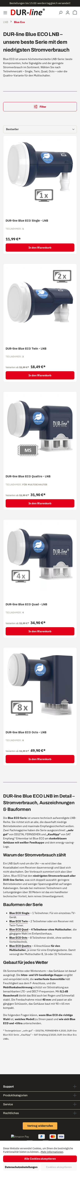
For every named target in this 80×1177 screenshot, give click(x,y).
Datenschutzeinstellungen (21, 1167)
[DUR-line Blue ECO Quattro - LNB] (40, 428)
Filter (42, 106)
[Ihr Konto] (68, 12)
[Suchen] (60, 12)
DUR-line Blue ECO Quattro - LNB (28, 476)
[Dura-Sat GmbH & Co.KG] (28, 12)
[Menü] (5, 12)
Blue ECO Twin (18, 921)
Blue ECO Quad (18, 929)
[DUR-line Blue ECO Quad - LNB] (40, 556)
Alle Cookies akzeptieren (40, 1158)
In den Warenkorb (40, 247)
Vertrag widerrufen (40, 1126)
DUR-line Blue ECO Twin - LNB (26, 348)
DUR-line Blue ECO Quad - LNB (26, 604)
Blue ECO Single (19, 913)
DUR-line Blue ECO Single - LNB (27, 220)
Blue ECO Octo (18, 937)
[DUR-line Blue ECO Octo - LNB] (40, 684)
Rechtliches (11, 1113)
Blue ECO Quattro (20, 946)
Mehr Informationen (52, 1151)
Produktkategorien (15, 1095)
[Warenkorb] (75, 12)
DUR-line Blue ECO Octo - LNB (26, 732)
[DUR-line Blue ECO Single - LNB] (40, 173)
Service (8, 1104)
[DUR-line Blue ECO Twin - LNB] (40, 300)
